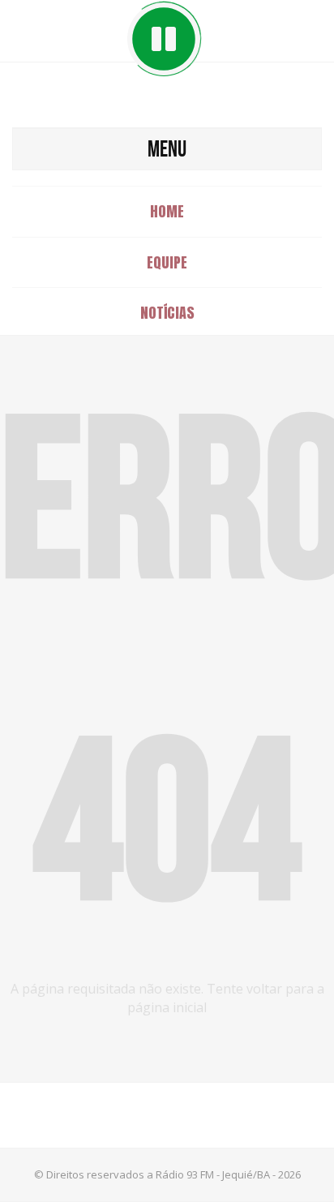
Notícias (167, 313)
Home (167, 211)
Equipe (167, 262)
